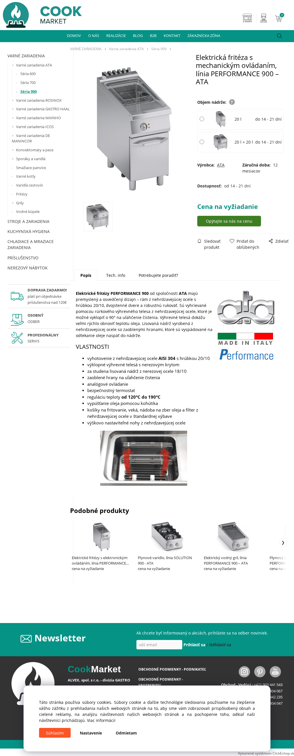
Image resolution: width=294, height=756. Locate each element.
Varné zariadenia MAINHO (38, 117)
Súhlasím (55, 733)
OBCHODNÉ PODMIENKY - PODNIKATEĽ (172, 669)
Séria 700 (28, 82)
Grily (20, 202)
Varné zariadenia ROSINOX (39, 100)
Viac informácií (101, 720)
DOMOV (74, 35)
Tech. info (115, 275)
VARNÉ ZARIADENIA (26, 55)
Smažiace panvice (31, 167)
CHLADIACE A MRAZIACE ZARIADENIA (30, 244)
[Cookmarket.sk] (41, 13)
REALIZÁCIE (116, 35)
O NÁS (93, 35)
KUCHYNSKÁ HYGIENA (28, 231)
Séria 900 (28, 91)
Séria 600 (28, 73)
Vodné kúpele (28, 211)
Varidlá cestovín (29, 185)
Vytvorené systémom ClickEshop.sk (266, 753)
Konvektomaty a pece (34, 149)
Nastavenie (91, 733)
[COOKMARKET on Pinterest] (260, 671)
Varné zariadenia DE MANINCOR (31, 138)
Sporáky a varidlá (30, 158)
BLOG (138, 35)
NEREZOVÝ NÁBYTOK (27, 268)
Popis (85, 275)
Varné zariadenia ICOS (35, 126)
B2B (153, 35)
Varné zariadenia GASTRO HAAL (43, 108)
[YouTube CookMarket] (275, 671)
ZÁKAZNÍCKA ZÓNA (203, 35)
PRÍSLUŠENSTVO (22, 258)
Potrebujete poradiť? (158, 275)
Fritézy (22, 194)
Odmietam (126, 733)
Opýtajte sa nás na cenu (229, 221)
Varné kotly (26, 176)
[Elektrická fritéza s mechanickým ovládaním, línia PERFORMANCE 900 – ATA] (133, 130)
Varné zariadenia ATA (34, 65)
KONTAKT (172, 35)
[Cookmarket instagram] (245, 671)
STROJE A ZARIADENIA (28, 221)
